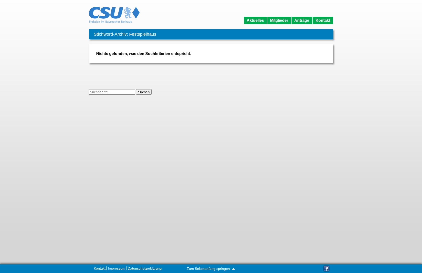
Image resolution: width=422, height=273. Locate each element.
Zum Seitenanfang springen (209, 269)
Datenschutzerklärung (145, 268)
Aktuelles (255, 20)
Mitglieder (279, 20)
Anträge (301, 20)
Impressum (116, 268)
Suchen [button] (144, 92)
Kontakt (323, 20)
